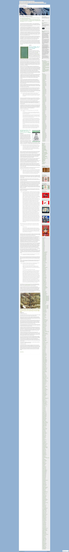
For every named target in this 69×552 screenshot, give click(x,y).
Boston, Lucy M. (44, 276)
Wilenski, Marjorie (44, 543)
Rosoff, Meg (44, 489)
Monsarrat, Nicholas (44, 428)
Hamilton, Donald (44, 366)
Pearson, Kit (44, 451)
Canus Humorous (44, 146)
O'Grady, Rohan (44, 442)
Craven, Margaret (44, 321)
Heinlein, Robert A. (44, 369)
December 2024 (44, 75)
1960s (43, 246)
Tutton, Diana (44, 527)
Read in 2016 (44, 475)
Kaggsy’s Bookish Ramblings (45, 153)
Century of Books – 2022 (45, 307)
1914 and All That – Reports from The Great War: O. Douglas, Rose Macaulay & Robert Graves (30, 18)
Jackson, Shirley (44, 390)
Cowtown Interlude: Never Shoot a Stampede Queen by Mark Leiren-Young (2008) (46, 68)
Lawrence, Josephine (45, 404)
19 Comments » (30, 21)
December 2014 (44, 116)
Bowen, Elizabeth (44, 277)
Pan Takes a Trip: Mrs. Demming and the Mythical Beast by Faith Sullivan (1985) (46, 66)
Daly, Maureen (44, 324)
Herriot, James (44, 370)
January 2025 (44, 74)
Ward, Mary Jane (44, 533)
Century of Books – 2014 (45, 305)
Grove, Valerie (44, 365)
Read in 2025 (44, 479)
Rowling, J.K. (44, 490)
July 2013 (43, 129)
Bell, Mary (43, 266)
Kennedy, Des (44, 397)
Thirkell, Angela (44, 524)
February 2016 (44, 105)
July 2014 (43, 120)
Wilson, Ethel (44, 544)
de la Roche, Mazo (44, 325)
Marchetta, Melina (44, 418)
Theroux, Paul (44, 523)
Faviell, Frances (44, 338)
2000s (43, 249)
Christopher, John (44, 311)
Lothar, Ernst (44, 410)
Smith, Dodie (44, 503)
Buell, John (44, 290)
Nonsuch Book (43, 157)
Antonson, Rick (44, 253)
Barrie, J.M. (44, 263)
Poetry (43, 465)
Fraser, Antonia (44, 346)
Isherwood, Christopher (45, 389)
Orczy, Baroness (44, 445)
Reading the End (43, 159)
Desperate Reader (44, 148)
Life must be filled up (44, 154)
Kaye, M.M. (44, 396)
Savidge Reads (43, 160)
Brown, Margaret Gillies (45, 287)
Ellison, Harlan (44, 335)
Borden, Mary (44, 274)
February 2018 (44, 89)
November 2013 (44, 126)
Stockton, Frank (44, 512)
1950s (43, 245)
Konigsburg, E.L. (44, 401)
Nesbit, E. (43, 438)
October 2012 (44, 136)
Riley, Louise (44, 486)
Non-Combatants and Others (31, 20)
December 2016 (44, 98)
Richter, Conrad (44, 485)
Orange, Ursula (44, 444)
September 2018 (44, 85)
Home (20, 1)
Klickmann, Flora (44, 400)
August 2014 (44, 119)
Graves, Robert (23, 20)
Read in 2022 (44, 478)
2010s (43, 250)
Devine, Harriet (44, 329)
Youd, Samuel (44, 548)
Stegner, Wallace (44, 509)
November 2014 (44, 117)
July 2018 (43, 86)
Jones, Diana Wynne (45, 394)
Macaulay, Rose (27, 20)
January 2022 (44, 78)
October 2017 (44, 92)
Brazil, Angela (44, 281)
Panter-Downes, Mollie (45, 447)
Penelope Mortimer (44, 454)
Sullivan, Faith (44, 516)
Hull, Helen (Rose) (44, 382)
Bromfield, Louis (44, 283)
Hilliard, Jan (44, 373)
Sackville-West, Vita (44, 493)
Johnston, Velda (44, 393)
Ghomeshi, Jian (44, 353)
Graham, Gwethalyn (44, 360)
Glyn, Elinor (44, 356)
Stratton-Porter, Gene (45, 514)
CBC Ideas (44, 304)
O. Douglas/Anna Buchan (37, 20)
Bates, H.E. (44, 264)
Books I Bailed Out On (32, 3)
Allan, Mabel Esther (44, 252)
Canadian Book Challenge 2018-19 (41, 3)
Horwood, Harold (44, 379)
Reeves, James (44, 482)
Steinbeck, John (44, 510)
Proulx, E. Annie (44, 469)
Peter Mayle (44, 459)
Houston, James (44, 380)
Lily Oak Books (43, 155)
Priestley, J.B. (44, 468)
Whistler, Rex (44, 540)
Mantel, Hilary (44, 417)
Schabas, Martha (44, 496)
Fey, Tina (43, 341)
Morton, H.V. (44, 434)
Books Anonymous (44, 145)
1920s (24, 19)
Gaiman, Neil (44, 349)
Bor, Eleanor (44, 273)
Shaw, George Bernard (45, 499)
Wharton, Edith (44, 538)
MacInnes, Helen (44, 414)
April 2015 (43, 113)
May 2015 (43, 112)
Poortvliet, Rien (44, 466)
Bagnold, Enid (44, 260)
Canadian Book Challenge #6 (45, 298)
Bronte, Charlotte (44, 284)
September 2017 (44, 93)
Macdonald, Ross (44, 413)
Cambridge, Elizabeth (45, 293)
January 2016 (44, 106)
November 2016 (44, 99)
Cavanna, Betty (44, 303)
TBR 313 (43, 161)
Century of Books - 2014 (27, 19)
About (33, 1)
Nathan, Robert (44, 437)
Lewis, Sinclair (44, 407)
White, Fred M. (44, 541)
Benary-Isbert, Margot (45, 267)
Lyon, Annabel (44, 411)
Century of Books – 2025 (45, 308)
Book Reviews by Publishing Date (24, 3)
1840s (43, 238)
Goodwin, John (44, 358)
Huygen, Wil (44, 387)
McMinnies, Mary (44, 425)
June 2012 (44, 139)
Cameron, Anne (44, 294)
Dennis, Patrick (44, 328)
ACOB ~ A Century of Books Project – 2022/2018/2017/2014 (27, 2)
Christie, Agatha (44, 310)
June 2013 (44, 130)
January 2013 (44, 134)
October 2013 (44, 127)
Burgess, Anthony (44, 291)
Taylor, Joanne (44, 519)
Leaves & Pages (23, 6)
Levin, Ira (43, 406)
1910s (22, 19)
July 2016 (43, 102)
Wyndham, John (44, 547)
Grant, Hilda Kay (44, 362)
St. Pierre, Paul (44, 507)
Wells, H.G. (44, 536)
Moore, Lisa (44, 430)
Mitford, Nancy (44, 427)
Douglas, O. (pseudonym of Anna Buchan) (34, 19)
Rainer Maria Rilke (44, 471)
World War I (23, 21)
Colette (43, 318)
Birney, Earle (44, 270)
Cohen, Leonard (44, 317)
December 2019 (44, 81)
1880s (43, 240)
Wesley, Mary (44, 537)
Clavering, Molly (44, 315)
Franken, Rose (44, 345)
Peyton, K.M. (44, 461)
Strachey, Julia (44, 513)
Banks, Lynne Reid (44, 262)
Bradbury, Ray (44, 280)
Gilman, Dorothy (44, 355)
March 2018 (44, 88)
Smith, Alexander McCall (45, 502)
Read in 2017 (44, 476)
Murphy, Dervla (44, 435)
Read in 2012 (44, 472)
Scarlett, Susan (44, 495)
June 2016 (44, 103)
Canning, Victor (44, 301)
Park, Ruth (44, 448)
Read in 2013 (44, 473)
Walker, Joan (44, 531)
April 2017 (43, 95)
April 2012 (43, 141)
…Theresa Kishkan (44, 162)
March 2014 (44, 123)
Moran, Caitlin (44, 431)
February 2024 (44, 76)
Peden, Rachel (44, 452)
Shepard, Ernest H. (44, 500)
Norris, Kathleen (44, 441)
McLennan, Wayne (44, 424)
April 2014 (43, 122)
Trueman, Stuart (44, 526)
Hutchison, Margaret (44, 386)
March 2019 (44, 82)
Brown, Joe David (44, 286)
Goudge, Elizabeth (44, 359)
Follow (43, 28)
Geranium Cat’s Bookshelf (44, 150)
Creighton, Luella (44, 322)
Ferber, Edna (44, 339)
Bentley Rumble (43, 144)
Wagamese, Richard (44, 530)
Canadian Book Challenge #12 (45, 297)
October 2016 (44, 100)
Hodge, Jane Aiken (44, 376)
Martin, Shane (44, 420)
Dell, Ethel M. (44, 327)
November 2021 (44, 79)
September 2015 (44, 109)
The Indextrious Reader (44, 152)
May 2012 (43, 140)
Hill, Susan (44, 372)
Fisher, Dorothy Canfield (45, 342)
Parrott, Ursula (44, 449)
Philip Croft (44, 462)
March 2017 (44, 96)
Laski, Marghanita (44, 403)
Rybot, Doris (44, 492)
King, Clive (44, 399)
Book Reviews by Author (40, 2)
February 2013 (44, 133)
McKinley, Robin (44, 423)
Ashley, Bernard (44, 256)
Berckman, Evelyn (44, 269)
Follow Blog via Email (44, 23)
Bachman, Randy (44, 259)
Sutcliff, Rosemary (44, 517)
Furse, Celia (44, 348)
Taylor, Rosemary (44, 520)
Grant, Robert (44, 363)
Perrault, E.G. (44, 455)
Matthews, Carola (44, 421)
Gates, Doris (44, 352)
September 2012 (44, 137)
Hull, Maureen (44, 383)
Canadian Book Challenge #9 (45, 300)
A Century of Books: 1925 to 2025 (26, 1)
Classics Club (44, 314)
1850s (43, 239)
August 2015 (44, 110)
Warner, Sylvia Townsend (45, 534)
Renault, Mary (44, 483)
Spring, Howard (44, 506)
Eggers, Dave (44, 334)
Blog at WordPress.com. (22, 551)
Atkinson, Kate (44, 257)
